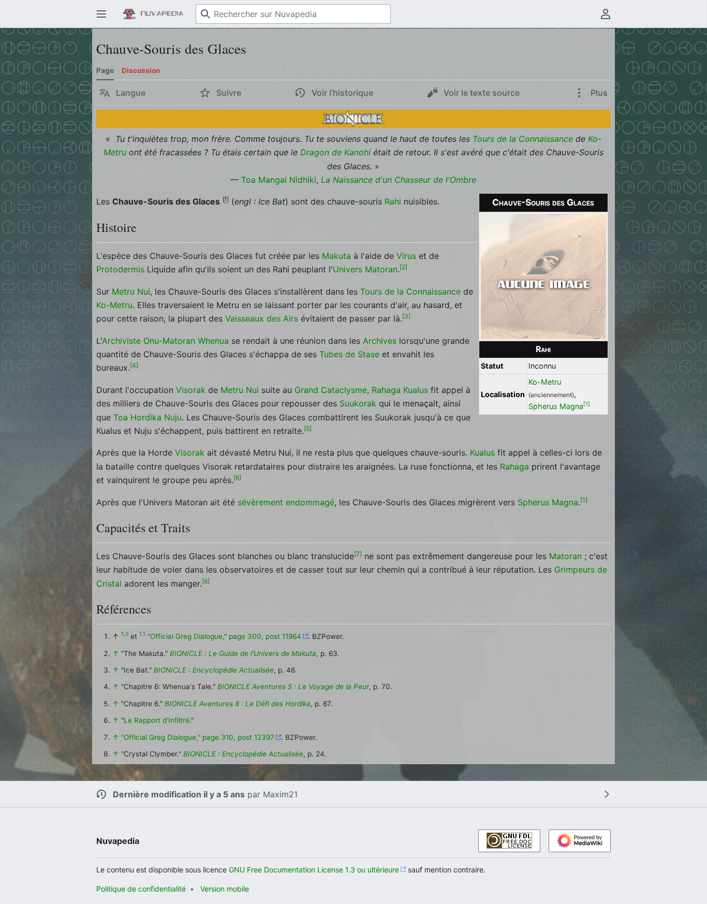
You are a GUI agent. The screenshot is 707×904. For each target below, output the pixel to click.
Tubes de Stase (349, 354)
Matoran (565, 556)
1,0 (124, 634)
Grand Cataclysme (330, 390)
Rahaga (386, 390)
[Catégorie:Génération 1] (353, 118)
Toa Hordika (137, 417)
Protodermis (120, 269)
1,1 (142, 634)
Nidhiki (302, 179)
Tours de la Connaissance (523, 139)
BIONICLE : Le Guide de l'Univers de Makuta (243, 653)
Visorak (190, 390)
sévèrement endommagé (286, 502)
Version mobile (224, 888)
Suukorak (358, 403)
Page (105, 70)
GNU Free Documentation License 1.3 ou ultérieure (314, 869)
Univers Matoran (365, 269)
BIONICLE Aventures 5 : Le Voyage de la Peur (293, 686)
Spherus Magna (555, 406)
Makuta (336, 256)
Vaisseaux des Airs (261, 318)
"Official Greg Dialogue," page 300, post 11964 (224, 636)
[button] (101, 14)
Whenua (213, 341)
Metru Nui (131, 291)
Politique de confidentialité (141, 888)
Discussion (141, 70)
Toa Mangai (264, 179)
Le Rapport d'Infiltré (156, 720)
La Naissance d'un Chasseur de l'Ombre (398, 179)
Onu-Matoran (169, 341)
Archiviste (121, 341)
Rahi (543, 349)
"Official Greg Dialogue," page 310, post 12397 (197, 737)
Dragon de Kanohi (335, 152)
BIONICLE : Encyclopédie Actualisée (214, 670)
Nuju (173, 417)
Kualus (415, 390)
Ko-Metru (544, 381)
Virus (406, 256)
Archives (379, 341)
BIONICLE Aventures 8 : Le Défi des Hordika (238, 703)
